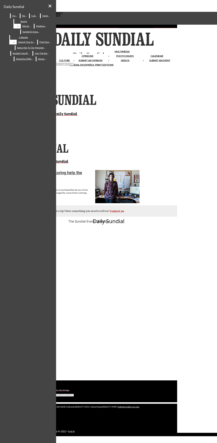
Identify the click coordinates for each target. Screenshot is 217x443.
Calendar (157, 55)
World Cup (27, 26)
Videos (125, 60)
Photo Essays (125, 55)
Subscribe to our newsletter (32, 47)
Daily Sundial (14, 6)
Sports (24, 21)
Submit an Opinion (90, 60)
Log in (71, 431)
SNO (63, 431)
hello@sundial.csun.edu (128, 406)
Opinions (87, 55)
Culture (35, 15)
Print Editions (104, 64)
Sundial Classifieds (22, 53)
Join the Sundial (43, 53)
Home (15, 15)
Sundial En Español (82, 64)
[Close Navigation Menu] (50, 6)
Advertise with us (25, 58)
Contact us (117, 211)
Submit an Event (159, 60)
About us (43, 58)
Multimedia (122, 51)
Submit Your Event (27, 42)
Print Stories (45, 42)
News (25, 15)
